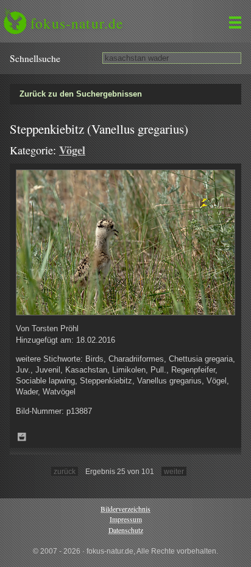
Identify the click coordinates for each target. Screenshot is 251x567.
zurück (65, 471)
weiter (174, 471)
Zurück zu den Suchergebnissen (80, 93)
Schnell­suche (35, 58)
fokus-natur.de (76, 23)
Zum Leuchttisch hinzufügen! (22, 437)
